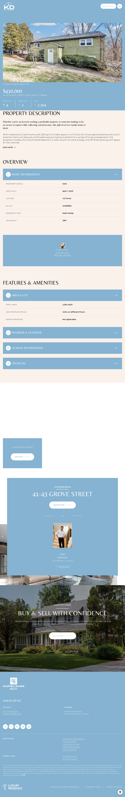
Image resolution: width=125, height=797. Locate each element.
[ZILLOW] (28, 726)
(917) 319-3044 (108, 6)
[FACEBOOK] (5, 726)
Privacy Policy (114, 787)
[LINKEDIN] (17, 726)
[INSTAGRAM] (11, 726)
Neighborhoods (71, 747)
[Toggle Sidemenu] (119, 6)
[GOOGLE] (23, 726)
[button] (62, 635)
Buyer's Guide (69, 756)
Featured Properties (73, 739)
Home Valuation (70, 744)
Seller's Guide (70, 759)
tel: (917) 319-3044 (11, 711)
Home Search (69, 742)
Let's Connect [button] (69, 750)
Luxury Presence (70, 787)
